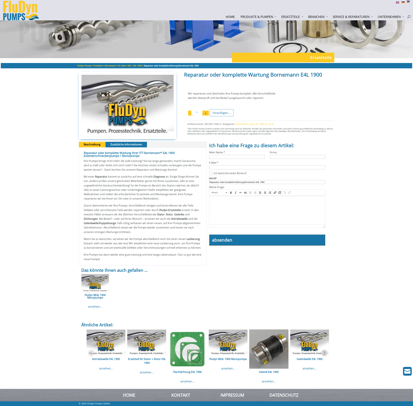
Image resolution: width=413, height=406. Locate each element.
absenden (222, 240)
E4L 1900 (259, 124)
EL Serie (269, 124)
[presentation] (219, 193)
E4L (251, 124)
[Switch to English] (396, 2)
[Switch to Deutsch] (402, 2)
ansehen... (95, 306)
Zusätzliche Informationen (126, 144)
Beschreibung (92, 144)
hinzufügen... (221, 113)
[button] (219, 193)
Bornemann (242, 124)
